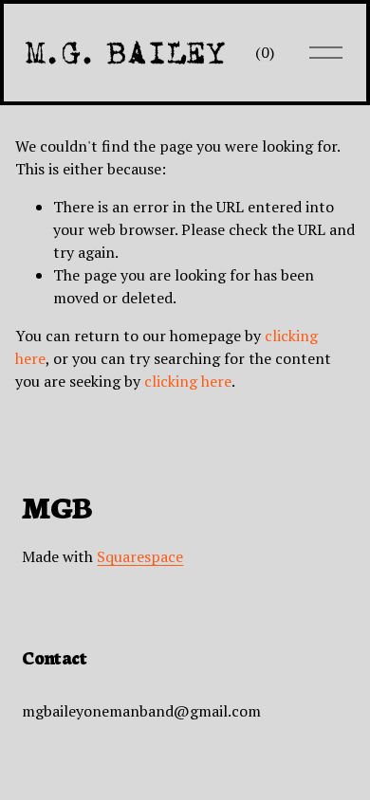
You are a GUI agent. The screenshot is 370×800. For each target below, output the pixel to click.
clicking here (187, 381)
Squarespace (140, 556)
